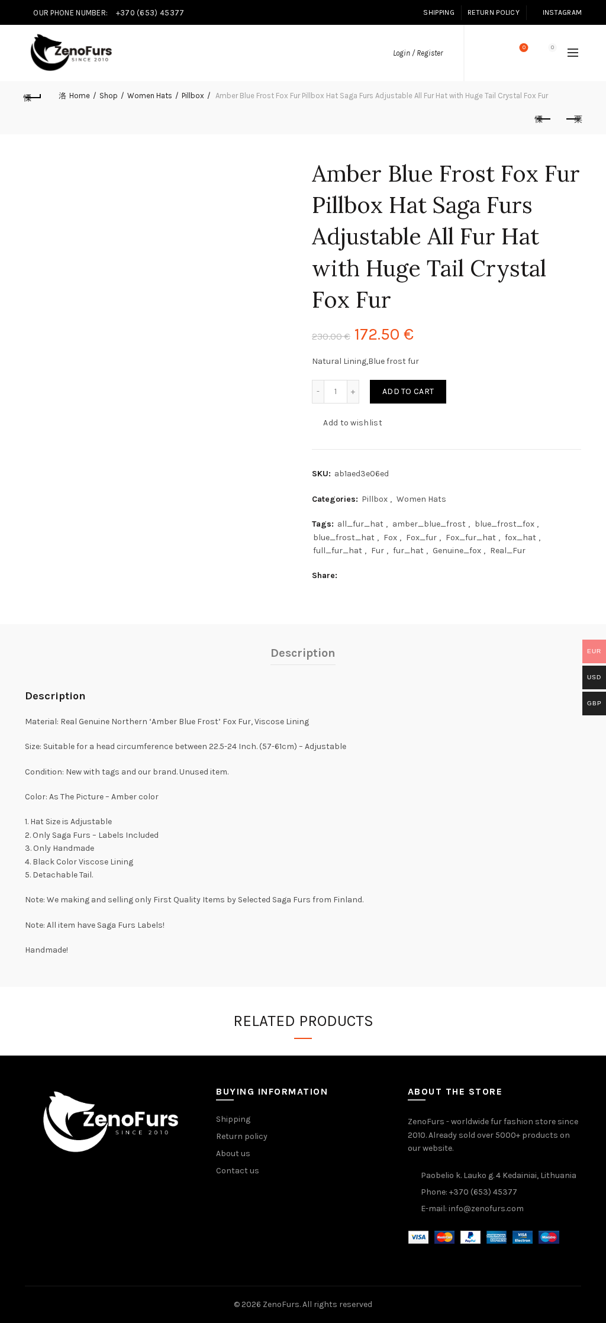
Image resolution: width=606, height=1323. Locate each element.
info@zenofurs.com (486, 1208)
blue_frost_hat (344, 538)
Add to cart (408, 391)
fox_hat (520, 538)
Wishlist (524, 47)
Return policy (241, 1136)
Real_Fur (508, 551)
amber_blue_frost (429, 524)
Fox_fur (421, 538)
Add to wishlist (352, 423)
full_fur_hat (337, 551)
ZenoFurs (281, 1304)
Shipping (438, 12)
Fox (390, 538)
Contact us (237, 1171)
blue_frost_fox (504, 524)
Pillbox (193, 95)
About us (233, 1153)
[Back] (33, 96)
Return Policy (494, 12)
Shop (108, 95)
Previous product (543, 119)
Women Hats (149, 95)
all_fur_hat (360, 524)
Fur (377, 551)
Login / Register (418, 53)
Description (303, 653)
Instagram (562, 12)
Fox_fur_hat (471, 538)
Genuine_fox (457, 551)
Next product (573, 119)
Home (79, 95)
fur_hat (408, 551)
